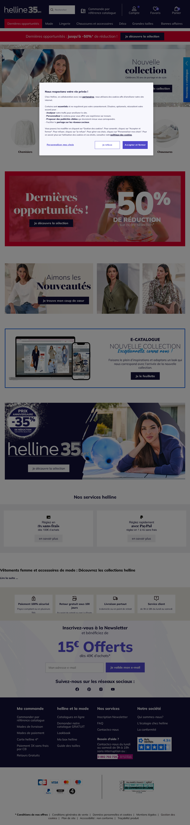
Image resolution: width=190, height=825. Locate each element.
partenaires (88, 96)
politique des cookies (121, 135)
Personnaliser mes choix (60, 144)
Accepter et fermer (135, 145)
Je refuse (107, 145)
